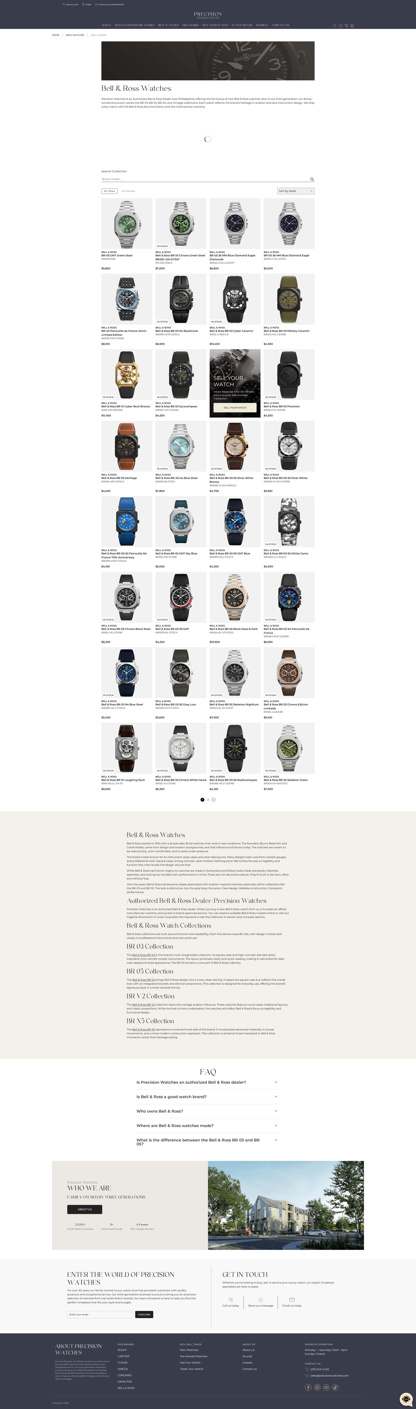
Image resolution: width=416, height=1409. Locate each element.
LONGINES (125, 1375)
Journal (262, 25)
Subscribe (144, 1314)
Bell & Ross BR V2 (143, 1004)
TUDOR (122, 1362)
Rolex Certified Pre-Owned (134, 25)
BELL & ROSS (126, 1388)
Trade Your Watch (191, 1369)
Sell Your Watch (215, 25)
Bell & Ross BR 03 (143, 955)
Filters (111, 191)
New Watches (168, 25)
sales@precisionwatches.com (330, 1375)
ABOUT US (85, 1209)
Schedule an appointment (111, 5)
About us (248, 1350)
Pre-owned (190, 25)
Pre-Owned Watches (193, 1356)
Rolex (106, 25)
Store (88, 5)
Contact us (249, 1369)
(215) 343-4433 (320, 1369)
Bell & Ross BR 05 (143, 979)
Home (55, 35)
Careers (247, 1362)
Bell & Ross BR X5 (143, 1029)
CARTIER (123, 1356)
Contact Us (280, 25)
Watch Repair (242, 25)
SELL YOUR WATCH (235, 407)
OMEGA (123, 1369)
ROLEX (122, 1350)
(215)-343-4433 (72, 5)
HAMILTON (125, 1381)
